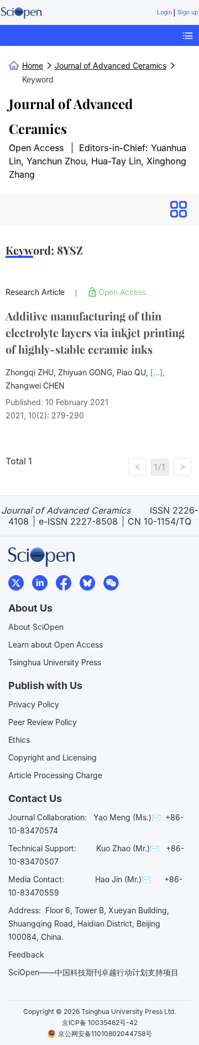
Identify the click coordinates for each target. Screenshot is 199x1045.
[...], (157, 372)
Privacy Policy (33, 704)
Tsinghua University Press (54, 662)
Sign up (187, 12)
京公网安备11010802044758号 (105, 1034)
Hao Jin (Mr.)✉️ (123, 879)
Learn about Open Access (55, 644)
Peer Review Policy (42, 722)
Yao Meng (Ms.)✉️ (127, 817)
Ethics (19, 739)
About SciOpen (36, 627)
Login (164, 12)
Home (32, 65)
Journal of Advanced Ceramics (71, 116)
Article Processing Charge (55, 775)
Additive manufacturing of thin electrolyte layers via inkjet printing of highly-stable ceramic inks (95, 332)
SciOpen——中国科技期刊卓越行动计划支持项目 (93, 972)
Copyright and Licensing (52, 757)
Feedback (26, 954)
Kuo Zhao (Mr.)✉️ (127, 848)
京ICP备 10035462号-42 (100, 1022)
